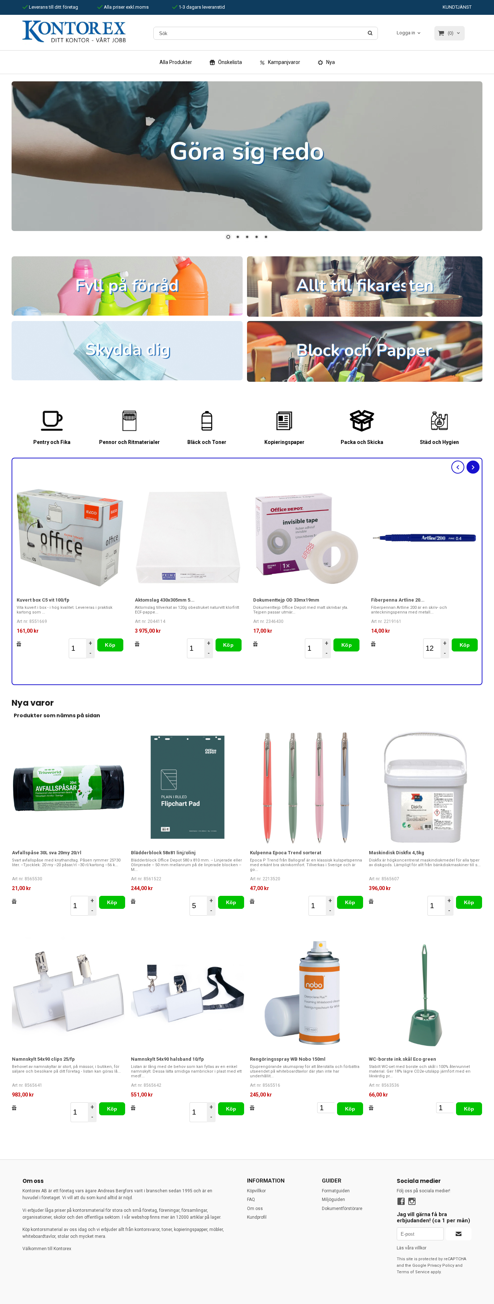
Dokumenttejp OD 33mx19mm (286, 600)
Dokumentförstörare (342, 1208)
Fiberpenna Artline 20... (398, 600)
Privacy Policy (440, 1265)
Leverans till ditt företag (53, 7)
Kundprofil (257, 1217)
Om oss (255, 1208)
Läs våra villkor (411, 1247)
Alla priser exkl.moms (126, 7)
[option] (70, 571)
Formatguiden (336, 1190)
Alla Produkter (175, 62)
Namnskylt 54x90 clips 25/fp (43, 1059)
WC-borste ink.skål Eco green (402, 1059)
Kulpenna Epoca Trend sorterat (285, 852)
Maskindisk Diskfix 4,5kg (396, 852)
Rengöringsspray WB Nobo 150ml (287, 1059)
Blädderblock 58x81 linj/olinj (163, 852)
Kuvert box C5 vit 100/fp (43, 600)
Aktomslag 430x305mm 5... (165, 600)
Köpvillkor (256, 1190)
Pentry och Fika (52, 442)
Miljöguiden (333, 1199)
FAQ (251, 1199)
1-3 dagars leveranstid (201, 7)
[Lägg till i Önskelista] (19, 644)
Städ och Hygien (439, 442)
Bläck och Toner (206, 442)
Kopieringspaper (284, 442)
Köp (110, 645)
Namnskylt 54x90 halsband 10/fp (167, 1059)
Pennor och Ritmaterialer (129, 442)
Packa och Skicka (362, 442)
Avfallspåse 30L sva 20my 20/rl (46, 852)
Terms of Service (413, 1272)
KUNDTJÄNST (457, 7)
